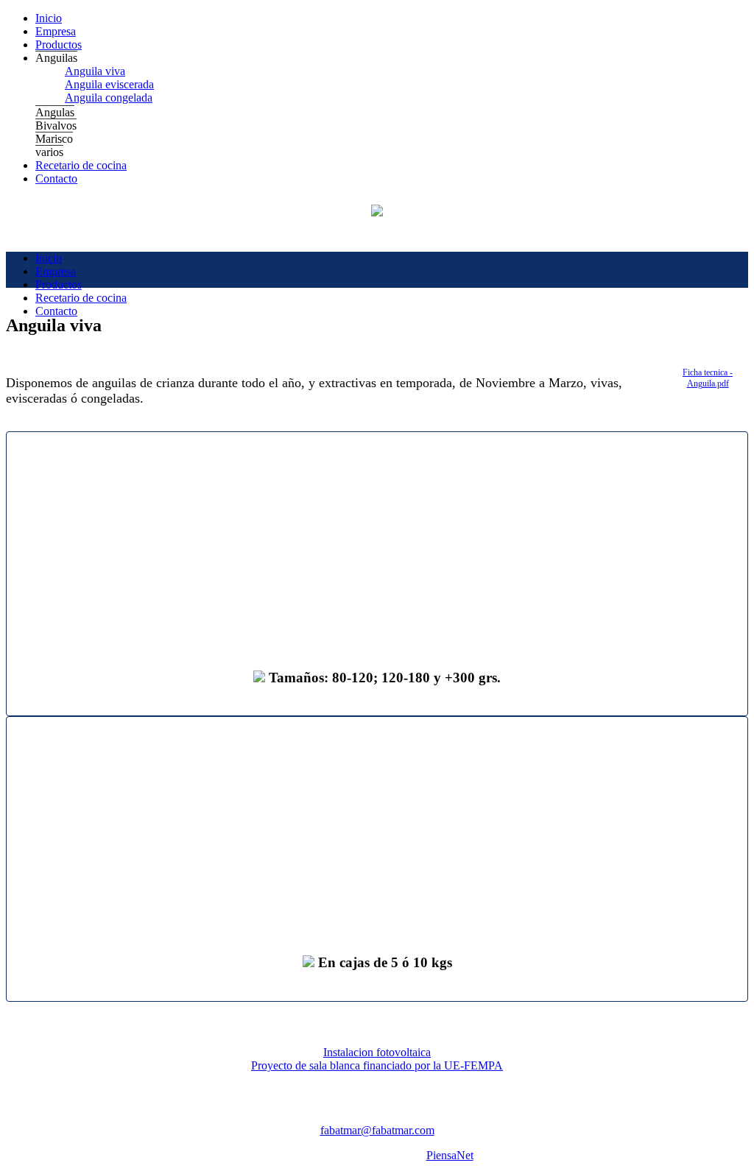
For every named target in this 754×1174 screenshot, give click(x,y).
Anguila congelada (108, 97)
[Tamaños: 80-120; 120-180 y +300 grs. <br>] (377, 545)
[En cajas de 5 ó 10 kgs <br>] (377, 830)
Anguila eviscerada (109, 84)
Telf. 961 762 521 (284, 1117)
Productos (58, 44)
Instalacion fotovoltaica (377, 1052)
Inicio (48, 18)
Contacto (56, 178)
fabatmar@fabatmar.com (377, 1130)
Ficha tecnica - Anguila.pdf (708, 378)
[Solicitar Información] (259, 677)
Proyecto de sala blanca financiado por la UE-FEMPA (377, 1065)
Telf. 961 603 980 (377, 1117)
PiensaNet (449, 1155)
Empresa (55, 31)
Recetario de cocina (81, 165)
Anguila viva (95, 71)
